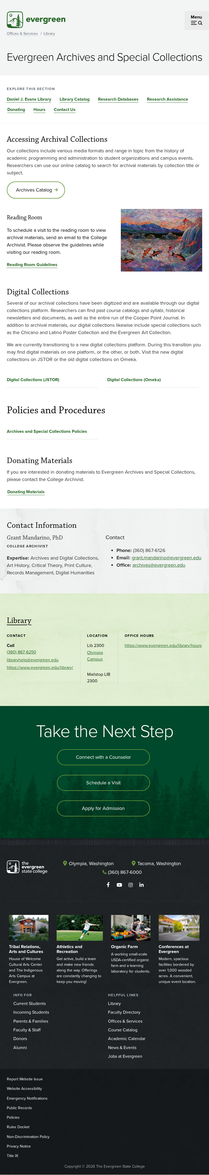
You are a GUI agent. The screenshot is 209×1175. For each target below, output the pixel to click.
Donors (20, 1038)
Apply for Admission (103, 808)
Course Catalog (122, 1030)
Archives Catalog (34, 189)
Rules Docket (18, 1127)
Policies (13, 1117)
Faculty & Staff (27, 1030)
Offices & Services (22, 33)
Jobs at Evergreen (125, 1056)
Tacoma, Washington (159, 863)
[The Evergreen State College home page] (27, 868)
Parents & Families (30, 1021)
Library (49, 33)
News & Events (122, 1047)
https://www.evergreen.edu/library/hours (163, 645)
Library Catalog (75, 99)
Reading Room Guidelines (32, 264)
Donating (16, 109)
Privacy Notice (19, 1146)
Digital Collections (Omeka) (134, 380)
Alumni (20, 1047)
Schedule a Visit (103, 782)
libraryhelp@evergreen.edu (33, 660)
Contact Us (65, 109)
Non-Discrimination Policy (28, 1137)
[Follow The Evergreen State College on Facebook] (108, 885)
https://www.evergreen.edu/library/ (40, 667)
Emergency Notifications (27, 1098)
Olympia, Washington (91, 863)
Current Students (29, 1003)
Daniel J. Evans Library (29, 99)
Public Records (19, 1108)
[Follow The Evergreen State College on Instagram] (130, 885)
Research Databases (118, 99)
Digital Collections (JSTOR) (33, 380)
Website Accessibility (24, 1088)
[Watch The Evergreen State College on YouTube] (119, 885)
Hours (39, 109)
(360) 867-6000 (125, 872)
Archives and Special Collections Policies (47, 431)
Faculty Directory (124, 1012)
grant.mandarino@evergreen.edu (166, 557)
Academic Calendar (126, 1038)
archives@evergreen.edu (159, 565)
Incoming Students (31, 1012)
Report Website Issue (25, 1079)
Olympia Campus (95, 655)
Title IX (12, 1156)
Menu (196, 17)
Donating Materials (26, 492)
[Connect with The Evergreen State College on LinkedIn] (141, 885)
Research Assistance (167, 99)
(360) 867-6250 (21, 652)
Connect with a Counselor (103, 757)
